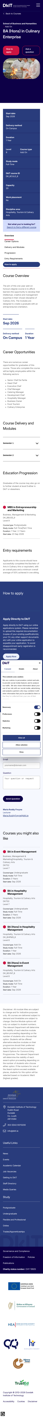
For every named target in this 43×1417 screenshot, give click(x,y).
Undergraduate (10, 1213)
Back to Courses (13, 13)
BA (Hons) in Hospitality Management (21, 928)
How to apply (9, 50)
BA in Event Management (21, 851)
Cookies (21, 1401)
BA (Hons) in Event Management (18, 964)
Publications (8, 1263)
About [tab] (35, 669)
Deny (21, 752)
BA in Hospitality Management (17, 892)
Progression (10, 253)
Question (7, 773)
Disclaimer (32, 1401)
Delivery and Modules (14, 247)
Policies (31, 1257)
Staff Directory (9, 1183)
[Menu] (38, 5)
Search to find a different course (21, 227)
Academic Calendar (12, 1165)
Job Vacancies (9, 1171)
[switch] (37, 714)
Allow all (21, 738)
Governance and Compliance (16, 1251)
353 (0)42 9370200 (16, 1125)
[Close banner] (39, 663)
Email (5, 759)
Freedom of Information (14, 1257)
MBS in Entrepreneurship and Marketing (21, 508)
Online (6, 1225)
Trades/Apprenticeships (14, 1231)
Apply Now (11, 656)
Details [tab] (21, 669)
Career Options (12, 241)
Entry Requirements (14, 258)
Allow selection (21, 745)
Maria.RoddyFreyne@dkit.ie (15, 815)
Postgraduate (9, 1208)
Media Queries (9, 1189)
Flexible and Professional (14, 1219)
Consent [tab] (7, 669)
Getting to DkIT (10, 1177)
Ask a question (29, 50)
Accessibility (8, 1401)
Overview (9, 235)
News (5, 1153)
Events (6, 1159)
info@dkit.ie (12, 1131)
